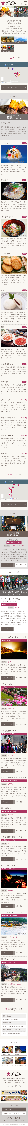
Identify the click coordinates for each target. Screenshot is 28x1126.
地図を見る (19, 564)
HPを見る (5, 564)
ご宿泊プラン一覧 (8, 1109)
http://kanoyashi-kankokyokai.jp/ (10, 1019)
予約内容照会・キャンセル (11, 1113)
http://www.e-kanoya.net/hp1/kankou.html (13, 1026)
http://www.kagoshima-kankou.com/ (11, 1033)
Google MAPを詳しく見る (10, 87)
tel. (14, 1118)
